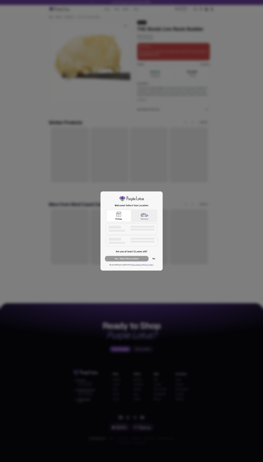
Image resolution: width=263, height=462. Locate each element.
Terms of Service (136, 265)
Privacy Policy (149, 265)
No (154, 258)
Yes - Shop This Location (127, 258)
